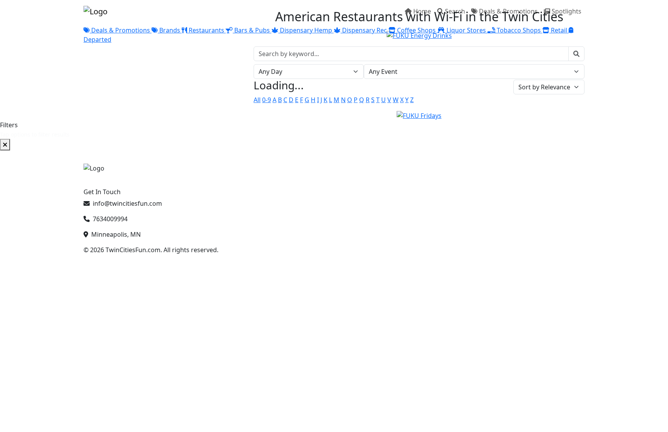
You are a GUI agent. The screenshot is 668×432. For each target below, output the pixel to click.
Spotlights (566, 11)
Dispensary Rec (365, 30)
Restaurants (206, 30)
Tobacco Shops (518, 30)
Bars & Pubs (252, 30)
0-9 (266, 100)
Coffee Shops (416, 30)
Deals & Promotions (508, 11)
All (257, 100)
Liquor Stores (466, 30)
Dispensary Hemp (306, 30)
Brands (170, 30)
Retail (559, 30)
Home (422, 11)
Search (455, 11)
